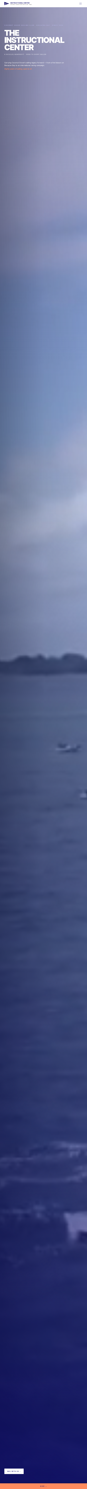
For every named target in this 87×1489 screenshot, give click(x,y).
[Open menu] (80, 3)
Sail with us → (14, 1471)
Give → (43, 1486)
